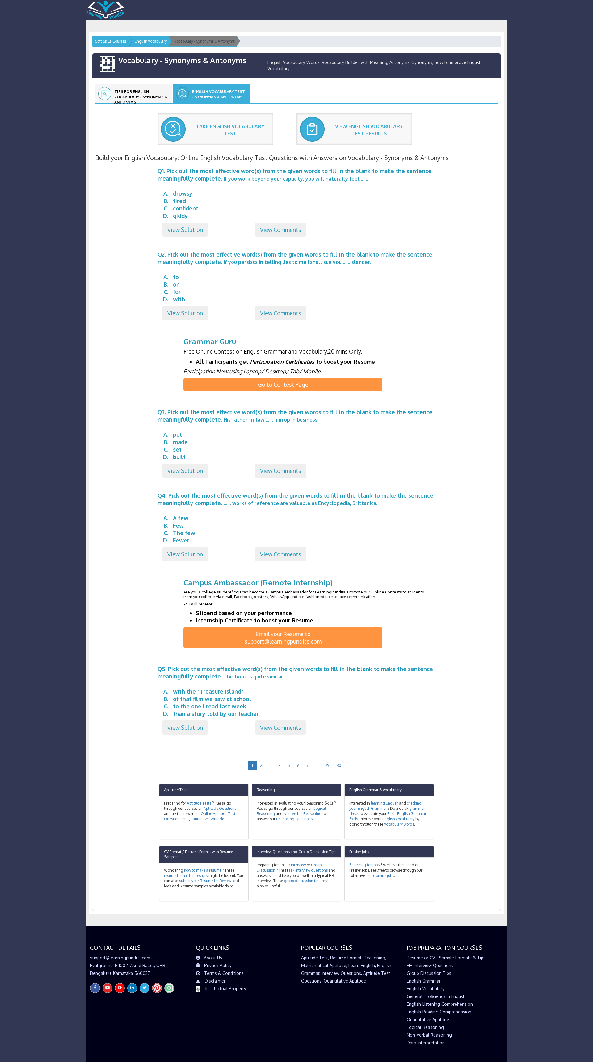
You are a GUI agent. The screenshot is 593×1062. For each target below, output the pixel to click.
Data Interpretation (426, 1042)
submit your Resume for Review (205, 880)
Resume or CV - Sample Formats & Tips (446, 957)
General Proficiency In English (436, 996)
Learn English (361, 965)
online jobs (385, 875)
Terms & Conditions (224, 973)
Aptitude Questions (220, 808)
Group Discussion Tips (317, 851)
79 (327, 765)
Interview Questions (273, 851)
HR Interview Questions (430, 965)
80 (338, 765)
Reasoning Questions (294, 819)
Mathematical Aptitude (323, 965)
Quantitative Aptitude (205, 819)
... (316, 765)
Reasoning (266, 790)
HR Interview (295, 865)
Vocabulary (392, 790)
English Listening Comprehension (440, 1004)
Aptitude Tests (176, 790)
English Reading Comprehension (439, 1011)
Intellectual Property (225, 988)
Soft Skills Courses (110, 41)
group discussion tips (302, 880)
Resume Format (346, 957)
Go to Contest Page (283, 384)
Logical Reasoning (425, 1027)
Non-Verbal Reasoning (303, 813)
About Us (213, 957)
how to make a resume (202, 870)
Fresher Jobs (359, 851)
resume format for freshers (186, 875)
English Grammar (363, 790)
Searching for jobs (364, 865)
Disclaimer (215, 980)
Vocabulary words (399, 824)
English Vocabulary (398, 819)
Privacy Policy (218, 965)
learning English (384, 803)
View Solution (185, 229)
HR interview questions (308, 870)
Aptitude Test (314, 957)
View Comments (280, 229)
